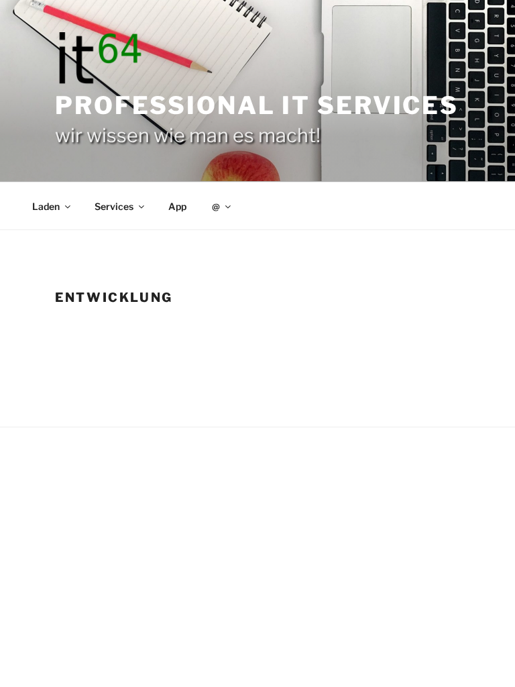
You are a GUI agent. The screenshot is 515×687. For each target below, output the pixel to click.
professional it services (257, 105)
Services (114, 206)
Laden (46, 206)
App (177, 206)
